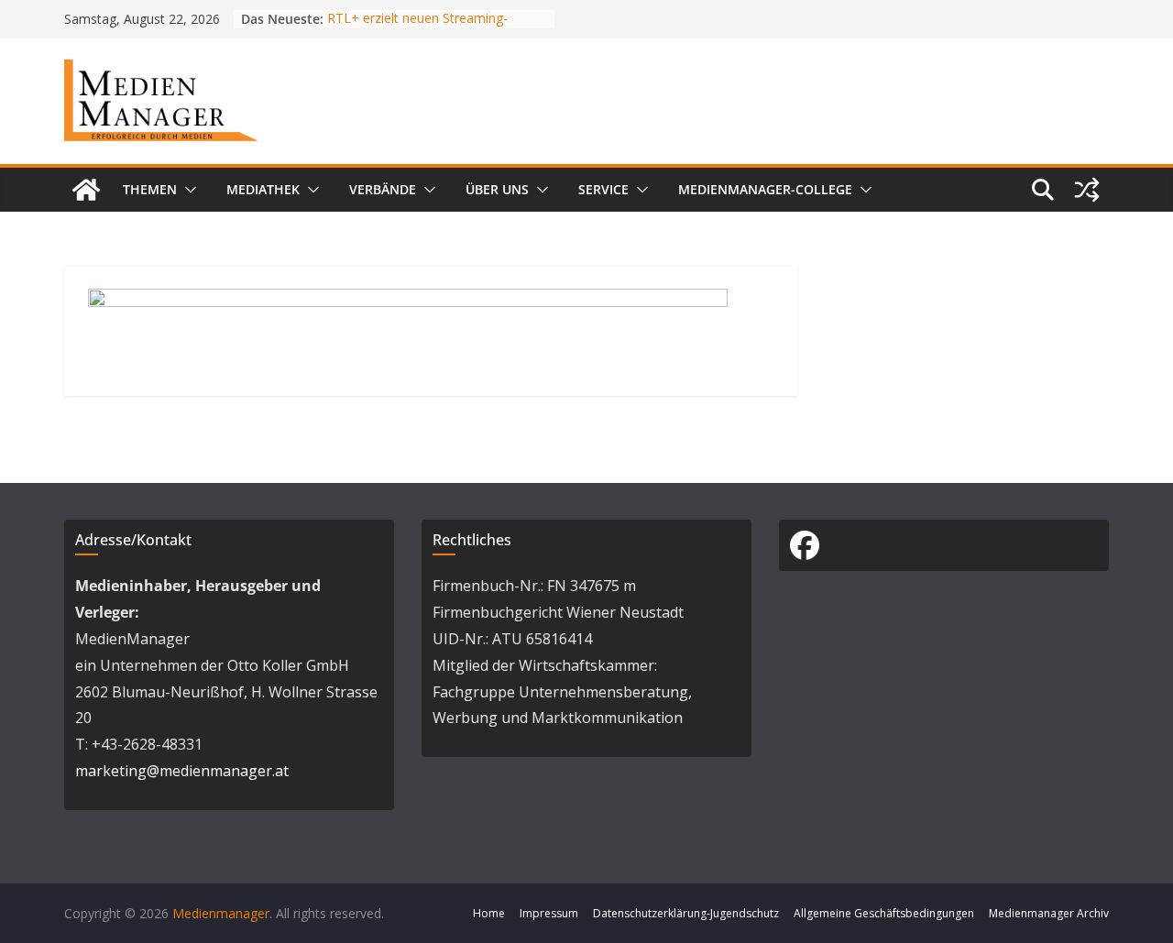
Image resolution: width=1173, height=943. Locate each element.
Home (489, 913)
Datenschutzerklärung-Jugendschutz (686, 913)
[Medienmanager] (86, 190)
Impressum (549, 913)
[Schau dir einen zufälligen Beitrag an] (1087, 190)
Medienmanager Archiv (1049, 913)
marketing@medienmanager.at (182, 771)
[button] (187, 190)
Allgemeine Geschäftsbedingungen (884, 913)
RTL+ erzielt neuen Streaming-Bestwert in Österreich (417, 28)
